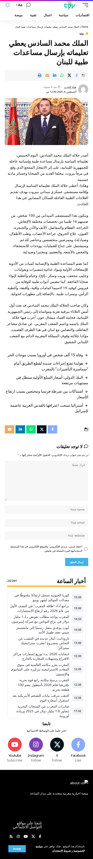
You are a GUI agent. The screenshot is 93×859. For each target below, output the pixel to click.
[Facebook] (78, 750)
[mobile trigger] (84, 5)
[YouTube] (25, 836)
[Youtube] (15, 750)
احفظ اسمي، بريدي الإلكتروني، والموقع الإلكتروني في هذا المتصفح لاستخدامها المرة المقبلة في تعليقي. (46, 548)
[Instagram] (36, 750)
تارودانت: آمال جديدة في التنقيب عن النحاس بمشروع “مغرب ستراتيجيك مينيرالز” (43, 643)
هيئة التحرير (70, 87)
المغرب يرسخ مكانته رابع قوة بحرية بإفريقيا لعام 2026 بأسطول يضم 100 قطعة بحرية (43, 685)
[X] (57, 750)
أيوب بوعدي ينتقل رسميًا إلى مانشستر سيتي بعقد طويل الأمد (42, 630)
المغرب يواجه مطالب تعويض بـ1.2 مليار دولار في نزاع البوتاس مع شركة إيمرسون (40, 619)
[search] (28, 5)
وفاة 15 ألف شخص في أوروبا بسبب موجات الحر (45, 354)
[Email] (47, 75)
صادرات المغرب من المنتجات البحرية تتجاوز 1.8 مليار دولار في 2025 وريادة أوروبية (42, 711)
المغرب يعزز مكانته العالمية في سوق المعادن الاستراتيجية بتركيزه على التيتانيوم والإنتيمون (40, 669)
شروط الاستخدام (61, 850)
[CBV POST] (69, 5)
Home (85, 26)
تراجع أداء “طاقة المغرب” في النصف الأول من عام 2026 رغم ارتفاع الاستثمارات (39, 608)
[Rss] (11, 836)
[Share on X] (69, 75)
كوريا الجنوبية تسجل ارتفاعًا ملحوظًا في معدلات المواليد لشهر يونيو (41, 597)
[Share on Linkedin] (54, 75)
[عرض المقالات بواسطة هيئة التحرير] (83, 89)
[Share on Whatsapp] (62, 75)
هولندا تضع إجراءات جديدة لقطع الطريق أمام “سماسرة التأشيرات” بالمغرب (51, 366)
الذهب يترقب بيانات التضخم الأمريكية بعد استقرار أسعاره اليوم (40, 697)
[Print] (39, 75)
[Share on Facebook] (76, 75)
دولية (81, 33)
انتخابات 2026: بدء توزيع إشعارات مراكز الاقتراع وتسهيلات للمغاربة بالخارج (41, 656)
